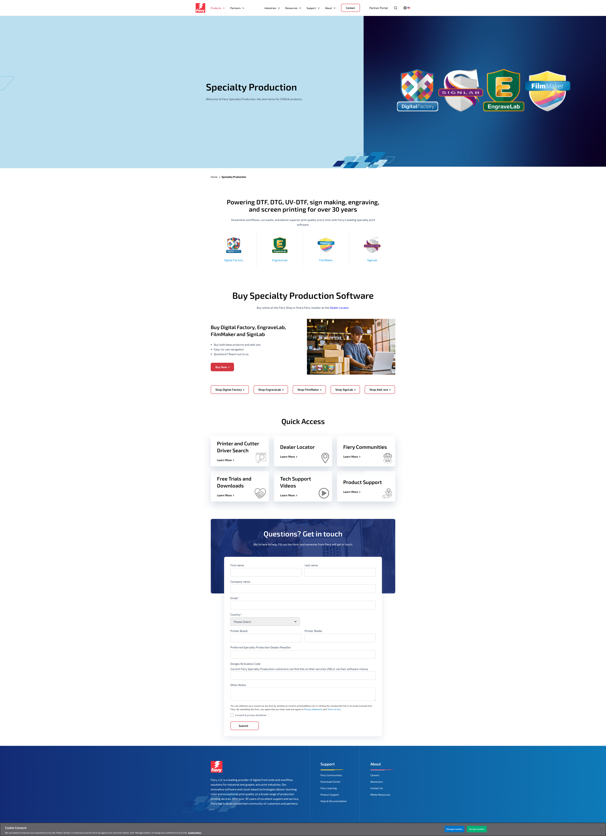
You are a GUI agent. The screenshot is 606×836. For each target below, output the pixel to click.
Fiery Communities (331, 775)
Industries (270, 7)
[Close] (600, 829)
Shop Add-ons (378, 389)
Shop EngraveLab (269, 389)
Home (214, 176)
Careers (374, 775)
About (328, 7)
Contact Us (376, 788)
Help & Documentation (334, 801)
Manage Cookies (454, 829)
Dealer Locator (339, 307)
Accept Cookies (476, 829)
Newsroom (376, 781)
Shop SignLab (344, 389)
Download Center (330, 781)
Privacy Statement (313, 709)
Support (311, 7)
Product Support (330, 794)
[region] (303, 829)
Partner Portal (378, 8)
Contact (350, 7)
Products (216, 7)
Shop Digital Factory (228, 389)
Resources (291, 7)
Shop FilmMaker (308, 389)
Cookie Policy (194, 832)
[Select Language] (407, 7)
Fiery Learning (329, 788)
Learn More (224, 460)
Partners (235, 7)
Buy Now (221, 367)
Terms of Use (334, 709)
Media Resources (380, 794)
